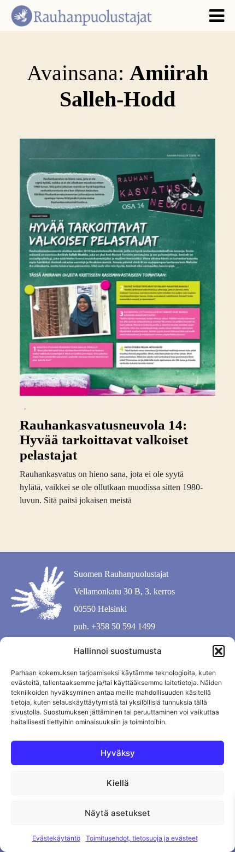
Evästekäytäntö (56, 838)
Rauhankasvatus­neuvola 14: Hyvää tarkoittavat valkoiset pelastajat (104, 440)
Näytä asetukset (117, 813)
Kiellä (118, 783)
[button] (218, 651)
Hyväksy (118, 753)
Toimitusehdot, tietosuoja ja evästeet (142, 838)
